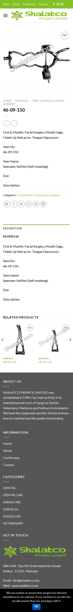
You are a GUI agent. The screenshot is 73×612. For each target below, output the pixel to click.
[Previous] (3, 347)
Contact (43, 4)
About (16, 4)
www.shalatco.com (25, 585)
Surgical (21, 100)
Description (12, 228)
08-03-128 (45, 362)
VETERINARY (13, 523)
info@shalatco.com (26, 580)
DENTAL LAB (13, 495)
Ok (37, 606)
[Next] (70, 347)
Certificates (29, 4)
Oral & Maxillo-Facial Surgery (33, 195)
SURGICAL (11, 509)
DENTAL (9, 488)
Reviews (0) (11, 236)
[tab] (36, 228)
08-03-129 (9, 362)
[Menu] (5, 15)
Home (6, 4)
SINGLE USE (12, 516)
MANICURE (12, 502)
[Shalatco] (39, 15)
